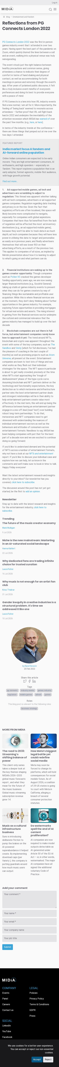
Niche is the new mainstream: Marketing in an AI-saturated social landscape (28, 541)
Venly (18, 348)
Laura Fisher (7, 569)
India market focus (26, 151)
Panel (5, 998)
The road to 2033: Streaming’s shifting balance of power (14, 755)
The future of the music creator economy (29, 523)
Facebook (7, 1037)
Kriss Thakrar (8, 590)
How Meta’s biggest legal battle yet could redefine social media (43, 755)
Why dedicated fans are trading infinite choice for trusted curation (28, 562)
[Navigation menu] (54, 9)
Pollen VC (15, 277)
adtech (38, 695)
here (32, 122)
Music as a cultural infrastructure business (14, 829)
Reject (48, 1059)
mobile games (26, 695)
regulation (12, 695)
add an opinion (33, 491)
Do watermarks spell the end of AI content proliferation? (42, 830)
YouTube (6, 1031)
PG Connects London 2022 (15, 42)
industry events (27, 690)
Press (32, 1016)
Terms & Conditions (39, 1004)
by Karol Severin (29, 666)
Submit (7, 947)
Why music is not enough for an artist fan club (28, 583)
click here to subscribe (23, 482)
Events (5, 993)
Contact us (7, 1010)
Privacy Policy (37, 998)
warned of (45, 118)
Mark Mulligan (8, 528)
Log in (54, 2)
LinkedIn (6, 1025)
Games (48, 695)
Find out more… (10, 181)
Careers (6, 1004)
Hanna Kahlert (8, 548)
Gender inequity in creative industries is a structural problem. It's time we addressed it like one (29, 605)
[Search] (50, 11)
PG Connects (12, 690)
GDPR (33, 1010)
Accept (37, 1059)
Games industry (44, 690)
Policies (34, 993)
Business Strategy (29, 709)
